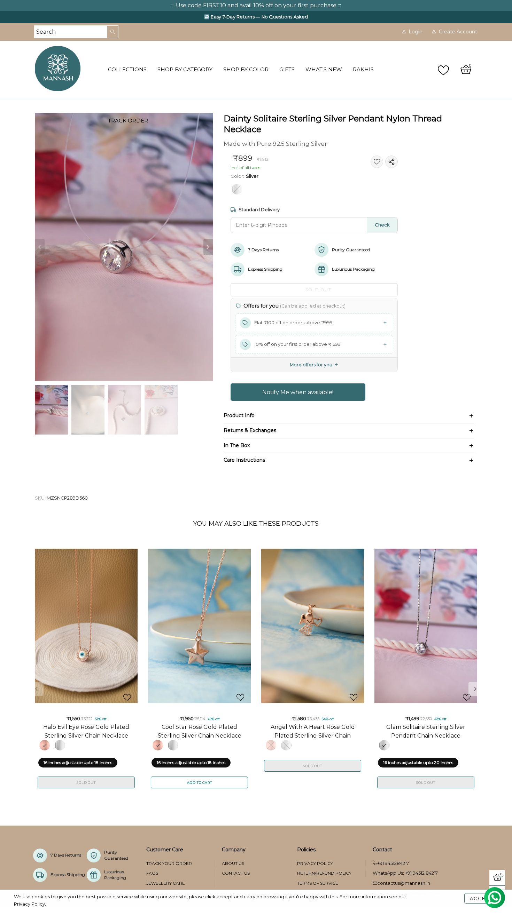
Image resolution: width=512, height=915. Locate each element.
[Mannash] (67, 69)
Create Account (458, 32)
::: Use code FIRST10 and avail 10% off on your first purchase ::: (256, 5)
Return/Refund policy (324, 873)
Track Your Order (169, 863)
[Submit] (112, 31)
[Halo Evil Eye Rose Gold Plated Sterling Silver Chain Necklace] (86, 626)
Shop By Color (246, 69)
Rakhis (363, 69)
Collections (127, 69)
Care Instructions (244, 460)
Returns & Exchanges (250, 430)
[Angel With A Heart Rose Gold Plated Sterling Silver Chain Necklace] (312, 626)
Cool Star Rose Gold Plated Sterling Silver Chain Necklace (199, 731)
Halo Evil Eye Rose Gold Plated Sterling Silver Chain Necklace (86, 731)
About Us (233, 863)
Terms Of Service (317, 883)
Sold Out (86, 783)
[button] (40, 247)
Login (415, 32)
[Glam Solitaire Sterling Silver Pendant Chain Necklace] (425, 626)
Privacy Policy (315, 863)
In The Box (237, 445)
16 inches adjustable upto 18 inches (78, 762)
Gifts (287, 69)
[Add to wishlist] (377, 162)
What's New (323, 69)
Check (382, 225)
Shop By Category (184, 69)
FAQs (152, 873)
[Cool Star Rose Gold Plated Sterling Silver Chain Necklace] (199, 626)
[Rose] (44, 745)
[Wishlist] (444, 70)
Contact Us (236, 873)
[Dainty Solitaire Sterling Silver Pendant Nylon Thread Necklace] (124, 247)
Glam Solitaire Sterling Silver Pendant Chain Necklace (425, 731)
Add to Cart (199, 783)
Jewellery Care (165, 883)
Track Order (128, 120)
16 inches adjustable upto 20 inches (418, 762)
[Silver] (237, 189)
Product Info (239, 415)
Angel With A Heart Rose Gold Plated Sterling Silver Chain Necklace (313, 731)
